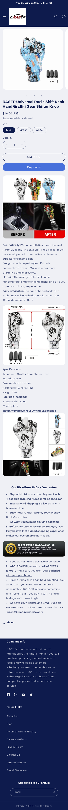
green (23, 130)
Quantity (7, 138)
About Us (12, 716)
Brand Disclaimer (17, 770)
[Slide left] (26, 96)
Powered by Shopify (42, 806)
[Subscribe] (54, 792)
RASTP (28, 806)
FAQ (9, 724)
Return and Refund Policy (21, 731)
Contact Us (13, 755)
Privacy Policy (15, 747)
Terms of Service (16, 762)
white (39, 130)
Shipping (7, 118)
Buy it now (34, 167)
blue (9, 130)
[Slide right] (41, 96)
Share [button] (10, 622)
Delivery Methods (17, 739)
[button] (4, 16)
